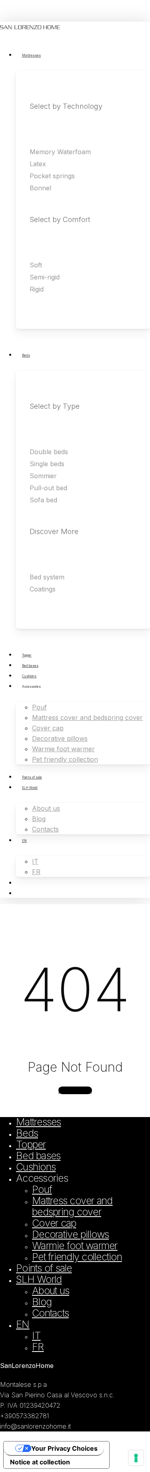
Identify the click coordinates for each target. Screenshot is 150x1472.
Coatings (43, 589)
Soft (36, 265)
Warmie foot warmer (75, 1246)
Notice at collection (40, 1462)
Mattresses (38, 1122)
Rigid (37, 289)
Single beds (47, 464)
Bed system (47, 577)
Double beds (49, 452)
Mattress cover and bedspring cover (72, 1206)
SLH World (39, 1279)
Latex (38, 164)
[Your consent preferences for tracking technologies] (136, 1458)
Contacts (50, 1313)
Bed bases (38, 1156)
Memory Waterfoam (60, 152)
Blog (42, 1302)
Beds (27, 1133)
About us (50, 1290)
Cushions (36, 1167)
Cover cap (54, 1223)
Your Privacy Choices (64, 1448)
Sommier (43, 476)
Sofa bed (43, 500)
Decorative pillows (70, 1234)
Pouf (42, 1189)
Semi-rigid (45, 277)
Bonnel (40, 188)
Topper (31, 1144)
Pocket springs (52, 176)
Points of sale (44, 1268)
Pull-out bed (48, 488)
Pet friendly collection (77, 1257)
